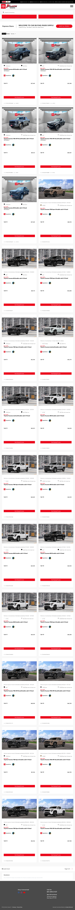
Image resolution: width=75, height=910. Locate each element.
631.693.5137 (52, 891)
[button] (35, 50)
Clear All (4, 33)
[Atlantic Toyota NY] (9, 6)
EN (4, 1)
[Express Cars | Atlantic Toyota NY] (37, 26)
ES (9, 1)
